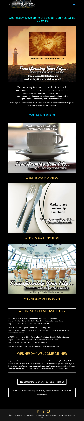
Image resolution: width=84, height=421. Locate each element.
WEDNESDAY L (29, 311)
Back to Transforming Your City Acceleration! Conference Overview (42, 392)
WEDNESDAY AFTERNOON (42, 298)
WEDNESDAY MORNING (42, 178)
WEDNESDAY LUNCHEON (42, 238)
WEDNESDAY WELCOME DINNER (42, 353)
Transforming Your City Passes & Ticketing (42, 381)
